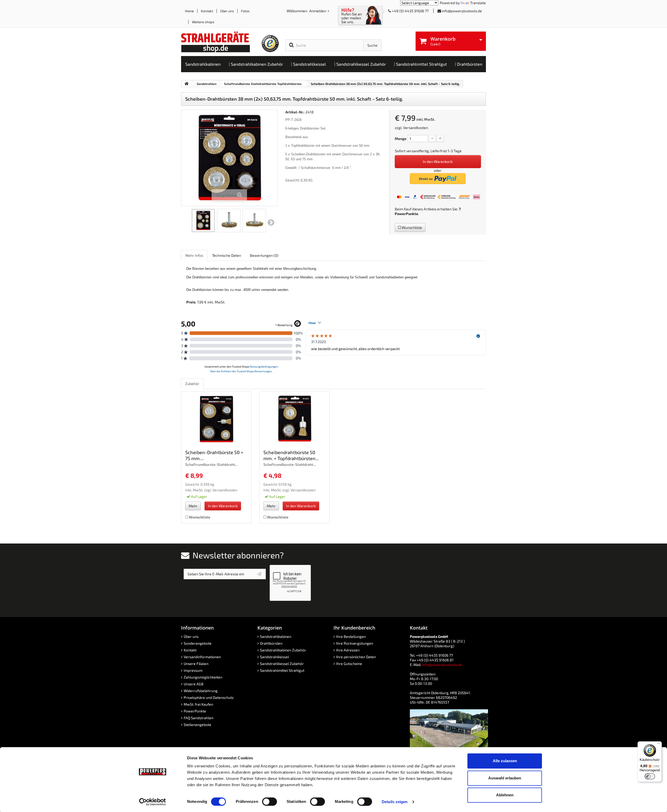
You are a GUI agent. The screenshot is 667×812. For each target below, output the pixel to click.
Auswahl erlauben (504, 778)
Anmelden (318, 11)
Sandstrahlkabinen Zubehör (283, 650)
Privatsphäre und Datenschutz (209, 697)
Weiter (271, 223)
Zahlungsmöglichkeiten (203, 677)
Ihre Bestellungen (351, 636)
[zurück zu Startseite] (187, 83)
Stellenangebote (197, 724)
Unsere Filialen (196, 663)
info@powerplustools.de (462, 11)
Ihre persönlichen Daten (356, 657)
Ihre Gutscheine (349, 663)
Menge (400, 138)
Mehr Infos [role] (194, 255)
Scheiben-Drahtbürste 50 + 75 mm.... (214, 455)
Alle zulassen (505, 761)
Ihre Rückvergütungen (354, 643)
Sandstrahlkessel (274, 657)
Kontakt (207, 11)
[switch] (269, 801)
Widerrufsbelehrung (201, 690)
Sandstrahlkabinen (275, 636)
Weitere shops (203, 22)
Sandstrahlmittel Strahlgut (282, 670)
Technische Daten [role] (226, 255)
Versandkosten (415, 127)
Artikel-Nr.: (295, 112)
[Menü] (659, 744)
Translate (478, 3)
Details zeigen (394, 801)
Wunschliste (411, 227)
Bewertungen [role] (264, 255)
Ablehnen (505, 795)
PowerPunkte (406, 213)
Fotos (245, 11)
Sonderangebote (198, 643)
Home (189, 11)
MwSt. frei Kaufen (198, 704)
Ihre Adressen (348, 650)
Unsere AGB (193, 684)
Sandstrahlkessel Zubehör (282, 663)
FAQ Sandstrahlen (198, 718)
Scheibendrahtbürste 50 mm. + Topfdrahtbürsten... (291, 455)
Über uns (227, 11)
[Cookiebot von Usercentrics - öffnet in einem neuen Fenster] (152, 802)
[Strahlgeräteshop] (221, 42)
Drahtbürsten (271, 643)
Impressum (193, 670)
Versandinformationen (202, 657)
